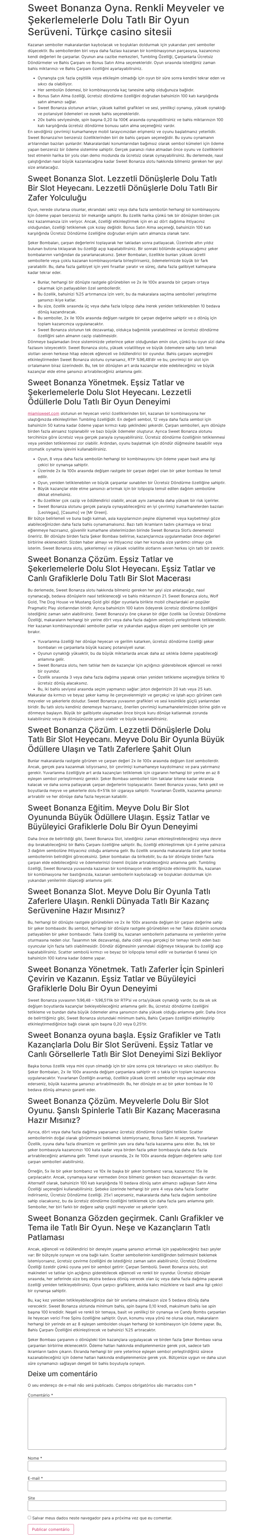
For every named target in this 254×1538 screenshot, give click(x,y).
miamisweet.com (43, 413)
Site (31, 1498)
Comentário (40, 1395)
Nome (35, 1458)
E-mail (35, 1478)
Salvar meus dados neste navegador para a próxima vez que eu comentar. (102, 1518)
